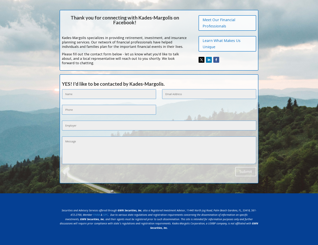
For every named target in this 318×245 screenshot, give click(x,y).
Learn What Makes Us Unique (222, 43)
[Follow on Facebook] (216, 60)
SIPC (105, 214)
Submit (245, 171)
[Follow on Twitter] (201, 60)
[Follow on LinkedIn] (209, 60)
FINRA (96, 214)
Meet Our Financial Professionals (219, 23)
